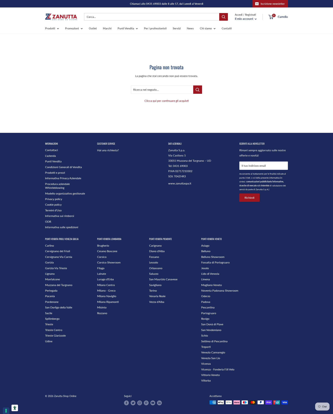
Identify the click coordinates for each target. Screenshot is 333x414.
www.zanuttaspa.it (179, 183)
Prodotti (50, 28)
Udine (48, 341)
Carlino (49, 245)
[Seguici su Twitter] (133, 402)
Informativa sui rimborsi (59, 215)
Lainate (101, 273)
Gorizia (49, 262)
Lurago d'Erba (105, 279)
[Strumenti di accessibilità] (14, 408)
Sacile (48, 313)
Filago (100, 268)
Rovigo (205, 318)
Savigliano (155, 285)
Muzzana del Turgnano (58, 285)
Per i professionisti (155, 28)
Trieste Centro (53, 330)
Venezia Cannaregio (213, 352)
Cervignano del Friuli (57, 251)
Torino (153, 290)
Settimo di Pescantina (214, 341)
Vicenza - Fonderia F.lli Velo (217, 369)
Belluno (205, 251)
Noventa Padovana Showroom (219, 290)
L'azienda (50, 155)
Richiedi (249, 197)
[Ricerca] (223, 17)
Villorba (206, 380)
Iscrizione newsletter (273, 3)
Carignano (155, 245)
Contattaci (51, 150)
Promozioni (72, 28)
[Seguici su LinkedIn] (159, 402)
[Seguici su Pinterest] (146, 402)
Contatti (227, 28)
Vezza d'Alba (156, 301)
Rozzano (102, 313)
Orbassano (155, 268)
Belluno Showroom (212, 256)
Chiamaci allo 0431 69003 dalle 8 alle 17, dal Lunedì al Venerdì (166, 3)
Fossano (154, 256)
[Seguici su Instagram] (139, 402)
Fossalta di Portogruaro (215, 262)
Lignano (50, 273)
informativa (274, 177)
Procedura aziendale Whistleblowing (57, 185)
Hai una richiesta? (108, 150)
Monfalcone (52, 279)
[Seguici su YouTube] (152, 402)
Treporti (206, 346)
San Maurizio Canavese (163, 279)
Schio (204, 335)
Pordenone (51, 301)
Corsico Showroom (109, 262)
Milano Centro (106, 285)
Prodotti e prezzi (55, 172)
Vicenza (206, 363)
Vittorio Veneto (210, 374)
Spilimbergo (52, 318)
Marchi (107, 28)
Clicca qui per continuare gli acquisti (166, 100)
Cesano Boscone (107, 251)
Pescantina (208, 307)
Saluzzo (153, 273)
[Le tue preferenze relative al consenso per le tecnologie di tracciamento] (6, 410)
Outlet (93, 28)
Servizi (177, 28)
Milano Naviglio (106, 296)
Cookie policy (53, 204)
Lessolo (153, 262)
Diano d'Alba (157, 251)
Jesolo (205, 268)
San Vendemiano (211, 330)
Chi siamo (206, 28)
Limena (205, 279)
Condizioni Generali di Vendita (63, 167)
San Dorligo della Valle (58, 307)
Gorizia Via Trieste (56, 268)
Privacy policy (53, 199)
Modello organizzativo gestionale (65, 193)
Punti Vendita (126, 28)
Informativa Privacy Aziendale (63, 178)
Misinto (101, 307)
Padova (205, 301)
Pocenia (50, 296)
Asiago (205, 245)
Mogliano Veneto (211, 285)
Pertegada (51, 290)
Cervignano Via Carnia (58, 256)
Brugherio (103, 245)
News (190, 28)
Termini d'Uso (53, 210)
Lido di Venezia (210, 273)
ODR (48, 221)
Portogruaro (208, 313)
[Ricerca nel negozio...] (197, 89)
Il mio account (244, 18)
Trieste (49, 324)
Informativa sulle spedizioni (61, 227)
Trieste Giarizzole (55, 335)
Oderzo (205, 296)
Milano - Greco (106, 290)
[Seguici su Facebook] (126, 402)
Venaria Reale (157, 296)
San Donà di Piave (212, 324)
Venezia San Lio (210, 358)
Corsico (101, 256)
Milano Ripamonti (108, 301)
